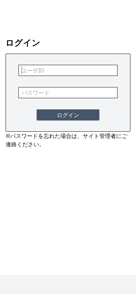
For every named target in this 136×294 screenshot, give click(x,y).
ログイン (68, 115)
